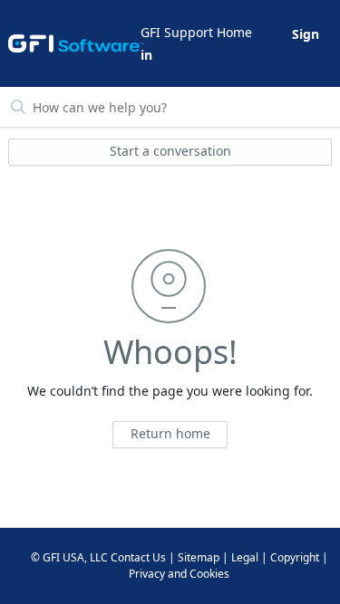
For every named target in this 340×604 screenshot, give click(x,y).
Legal (244, 557)
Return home (170, 433)
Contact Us (138, 557)
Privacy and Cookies (179, 573)
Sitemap (198, 557)
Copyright (294, 557)
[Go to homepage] (73, 43)
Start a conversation (170, 150)
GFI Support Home (196, 32)
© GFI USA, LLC (69, 557)
